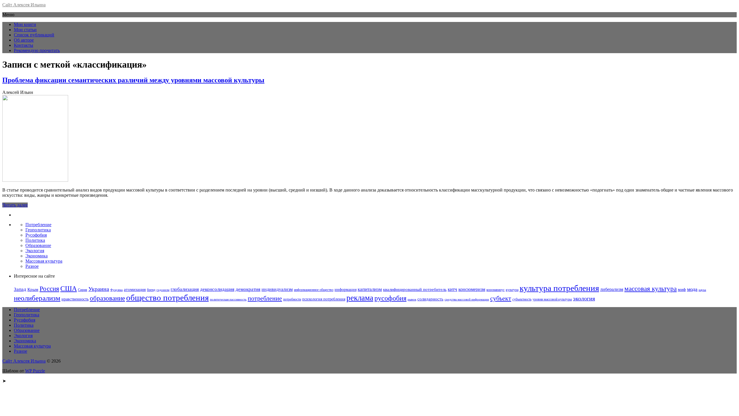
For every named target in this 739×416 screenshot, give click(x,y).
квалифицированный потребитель (415, 289)
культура (512, 290)
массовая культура (650, 288)
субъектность (521, 299)
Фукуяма (116, 289)
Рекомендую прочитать (37, 50)
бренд (151, 290)
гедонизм (162, 289)
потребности (292, 299)
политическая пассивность (228, 299)
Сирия (82, 290)
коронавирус (495, 290)
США (68, 288)
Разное (32, 266)
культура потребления (559, 288)
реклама (359, 298)
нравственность (75, 299)
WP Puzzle (35, 370)
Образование (38, 245)
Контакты (23, 45)
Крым (32, 289)
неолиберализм (37, 298)
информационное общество (313, 290)
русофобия (390, 298)
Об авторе (24, 40)
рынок (412, 299)
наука (702, 289)
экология (584, 298)
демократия (248, 289)
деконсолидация (217, 289)
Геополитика (38, 229)
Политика (35, 240)
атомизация (135, 289)
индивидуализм (277, 289)
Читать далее (15, 205)
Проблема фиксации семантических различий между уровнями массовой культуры (133, 80)
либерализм (611, 289)
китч (452, 289)
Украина (98, 289)
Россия (49, 288)
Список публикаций (34, 34)
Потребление (38, 224)
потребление (265, 298)
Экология (34, 250)
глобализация (185, 289)
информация (346, 289)
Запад (20, 289)
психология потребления (323, 299)
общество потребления (167, 297)
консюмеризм (471, 289)
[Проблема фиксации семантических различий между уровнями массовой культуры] (35, 180)
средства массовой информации (467, 299)
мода (692, 289)
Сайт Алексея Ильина (24, 4)
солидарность (430, 299)
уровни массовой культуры (552, 299)
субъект (500, 298)
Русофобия (36, 235)
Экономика (36, 255)
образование (107, 298)
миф (682, 289)
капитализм (370, 289)
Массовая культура (43, 261)
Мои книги (25, 24)
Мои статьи (25, 29)
